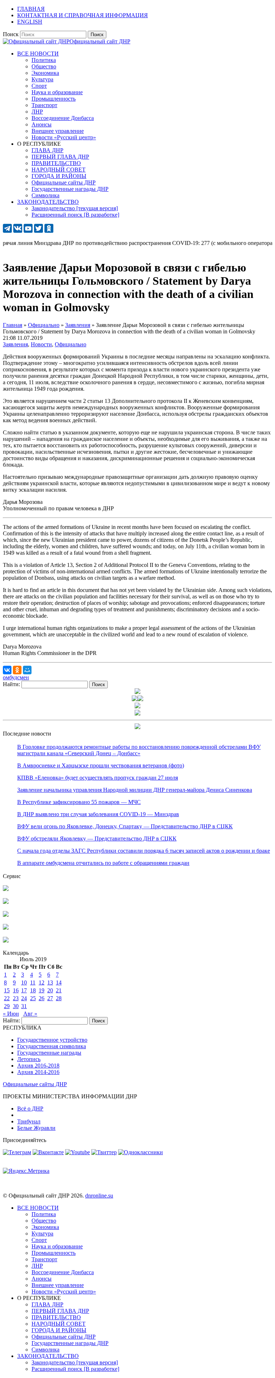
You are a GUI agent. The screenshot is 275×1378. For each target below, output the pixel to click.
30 (16, 1006)
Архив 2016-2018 (38, 1066)
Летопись (28, 1059)
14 (59, 982)
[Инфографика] (6, 941)
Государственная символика (51, 1046)
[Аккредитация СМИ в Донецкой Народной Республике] (6, 889)
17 (24, 990)
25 (33, 998)
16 (16, 990)
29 (7, 1006)
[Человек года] (140, 699)
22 (7, 998)
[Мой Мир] (27, 670)
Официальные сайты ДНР (35, 1084)
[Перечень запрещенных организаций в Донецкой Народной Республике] (6, 915)
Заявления (15, 344)
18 (33, 990)
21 (59, 990)
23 (16, 998)
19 (41, 990)
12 (41, 982)
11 (32, 982)
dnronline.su (99, 1195)
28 (59, 998)
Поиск (11, 34)
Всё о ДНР (30, 1108)
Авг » (30, 1014)
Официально (70, 344)
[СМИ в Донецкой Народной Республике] (6, 902)
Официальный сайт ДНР (99, 41)
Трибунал (28, 1121)
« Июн (11, 1014)
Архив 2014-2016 (38, 1072)
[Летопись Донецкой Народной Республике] (6, 928)
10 (24, 982)
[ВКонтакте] (7, 670)
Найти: (11, 684)
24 (24, 998)
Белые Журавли (36, 1128)
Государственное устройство (52, 1040)
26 (41, 998)
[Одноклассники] (17, 670)
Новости (41, 344)
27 (50, 998)
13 (50, 982)
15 (7, 990)
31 (24, 1006)
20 (50, 990)
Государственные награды (49, 1053)
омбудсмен (16, 677)
